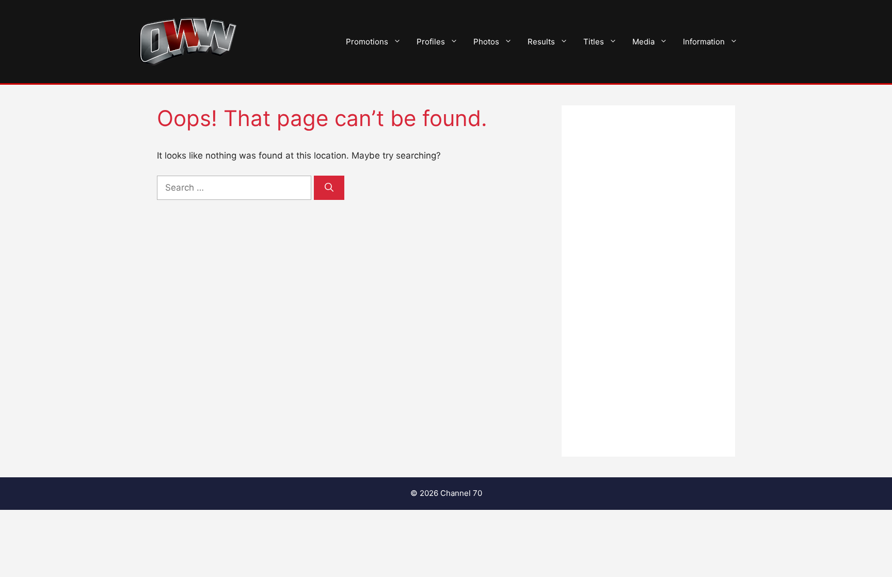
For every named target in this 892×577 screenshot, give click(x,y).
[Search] (329, 188)
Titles (593, 41)
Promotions (367, 41)
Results (541, 41)
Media (643, 41)
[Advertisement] (648, 281)
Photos (486, 41)
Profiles (431, 41)
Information (704, 41)
